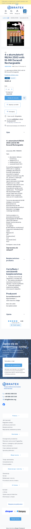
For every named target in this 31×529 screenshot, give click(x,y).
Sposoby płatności (8, 450)
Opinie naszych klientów (10, 494)
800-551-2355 (10, 304)
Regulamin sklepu (8, 422)
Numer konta (15, 519)
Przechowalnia (7, 464)
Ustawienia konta (8, 462)
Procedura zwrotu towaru (10, 480)
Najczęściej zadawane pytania (12, 429)
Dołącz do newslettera (13, 365)
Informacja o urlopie (9, 497)
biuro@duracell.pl (11, 306)
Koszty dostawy (7, 446)
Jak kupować (7, 420)
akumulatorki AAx (24, 18)
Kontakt (5, 490)
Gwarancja (6, 473)
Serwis (5, 476)
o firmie (5, 492)
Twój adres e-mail (9, 361)
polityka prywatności (9, 425)
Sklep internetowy (15, 528)
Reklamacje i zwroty (9, 478)
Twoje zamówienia (8, 459)
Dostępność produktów (10, 439)
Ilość (6, 86)
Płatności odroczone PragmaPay (12, 441)
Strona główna (3, 18)
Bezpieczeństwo (8, 427)
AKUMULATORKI (14, 18)
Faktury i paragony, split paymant (13, 443)
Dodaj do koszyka (13, 98)
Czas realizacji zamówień (10, 448)
